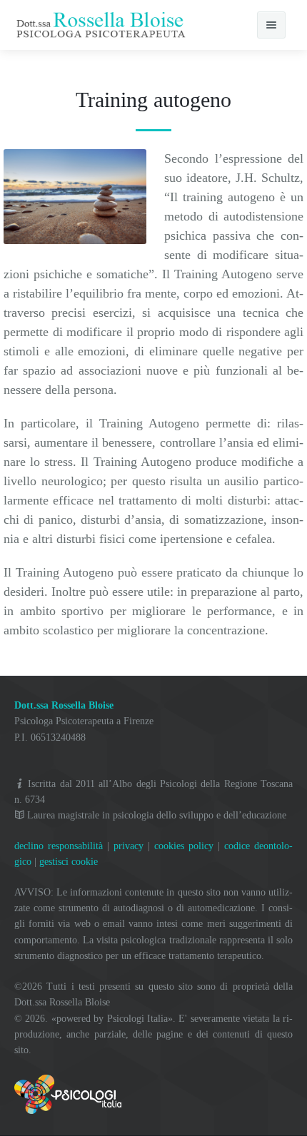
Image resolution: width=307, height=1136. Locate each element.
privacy (129, 846)
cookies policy (183, 846)
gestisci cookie (68, 861)
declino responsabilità (58, 846)
